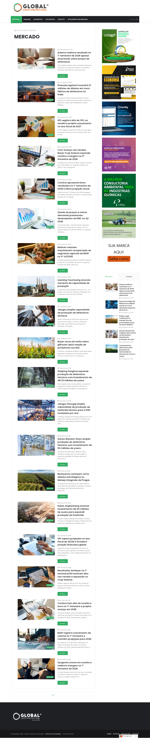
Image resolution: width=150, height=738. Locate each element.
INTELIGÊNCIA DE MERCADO (78, 19)
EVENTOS (61, 19)
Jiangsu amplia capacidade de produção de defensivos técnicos (73, 312)
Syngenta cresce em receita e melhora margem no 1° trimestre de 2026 (75, 665)
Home (17, 30)
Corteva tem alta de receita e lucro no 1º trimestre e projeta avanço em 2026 (74, 606)
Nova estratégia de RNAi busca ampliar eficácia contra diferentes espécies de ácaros (127, 305)
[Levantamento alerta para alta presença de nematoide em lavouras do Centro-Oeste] (112, 349)
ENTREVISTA (38, 19)
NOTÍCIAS (15, 19)
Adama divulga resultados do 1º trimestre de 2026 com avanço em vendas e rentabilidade (74, 729)
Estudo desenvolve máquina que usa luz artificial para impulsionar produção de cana (127, 335)
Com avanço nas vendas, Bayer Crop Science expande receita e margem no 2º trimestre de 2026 (74, 154)
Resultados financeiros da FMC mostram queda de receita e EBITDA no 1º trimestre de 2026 (72, 697)
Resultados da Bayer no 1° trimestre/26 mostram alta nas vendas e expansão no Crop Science (73, 575)
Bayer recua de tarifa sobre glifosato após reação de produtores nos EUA (73, 344)
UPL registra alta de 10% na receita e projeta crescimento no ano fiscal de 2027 (74, 123)
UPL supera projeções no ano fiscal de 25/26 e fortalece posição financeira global (74, 541)
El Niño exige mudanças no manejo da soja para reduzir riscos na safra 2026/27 (127, 320)
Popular (129, 276)
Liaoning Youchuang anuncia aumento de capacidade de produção (74, 283)
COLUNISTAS (50, 19)
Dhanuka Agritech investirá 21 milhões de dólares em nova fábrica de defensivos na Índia (74, 90)
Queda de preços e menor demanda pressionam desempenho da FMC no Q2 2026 (73, 217)
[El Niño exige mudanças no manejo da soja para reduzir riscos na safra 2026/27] (112, 319)
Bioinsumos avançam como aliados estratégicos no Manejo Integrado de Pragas (74, 477)
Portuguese (127, 736)
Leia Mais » (62, 76)
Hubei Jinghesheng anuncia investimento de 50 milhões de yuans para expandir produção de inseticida (73, 510)
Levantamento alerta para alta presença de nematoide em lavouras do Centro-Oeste (127, 350)
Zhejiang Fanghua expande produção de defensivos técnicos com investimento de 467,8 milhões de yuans (75, 376)
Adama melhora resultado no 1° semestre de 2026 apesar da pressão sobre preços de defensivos (74, 57)
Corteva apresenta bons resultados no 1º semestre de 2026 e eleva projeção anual (74, 185)
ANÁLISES (27, 19)
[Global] (31, 7)
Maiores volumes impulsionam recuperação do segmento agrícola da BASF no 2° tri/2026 (74, 252)
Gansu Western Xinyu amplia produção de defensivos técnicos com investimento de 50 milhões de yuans (75, 443)
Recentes (108, 276)
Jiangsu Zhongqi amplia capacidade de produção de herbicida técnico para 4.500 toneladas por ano (74, 408)
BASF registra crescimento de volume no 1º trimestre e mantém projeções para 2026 (74, 636)
